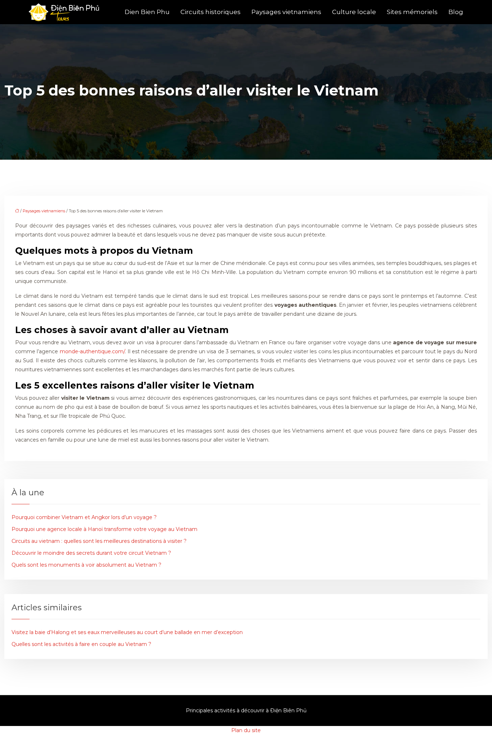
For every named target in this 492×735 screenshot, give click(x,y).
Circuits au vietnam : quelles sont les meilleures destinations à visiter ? (99, 541)
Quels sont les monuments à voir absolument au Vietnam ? (86, 565)
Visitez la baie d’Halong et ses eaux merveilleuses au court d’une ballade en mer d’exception (127, 632)
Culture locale (354, 12)
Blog (455, 12)
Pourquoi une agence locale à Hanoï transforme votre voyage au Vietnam (104, 529)
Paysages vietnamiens (286, 12)
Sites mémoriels (412, 12)
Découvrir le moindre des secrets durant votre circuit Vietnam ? (91, 553)
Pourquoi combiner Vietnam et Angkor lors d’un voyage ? (84, 517)
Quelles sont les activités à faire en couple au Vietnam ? (81, 644)
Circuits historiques (210, 12)
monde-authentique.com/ (92, 351)
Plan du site (246, 730)
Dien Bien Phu (147, 12)
